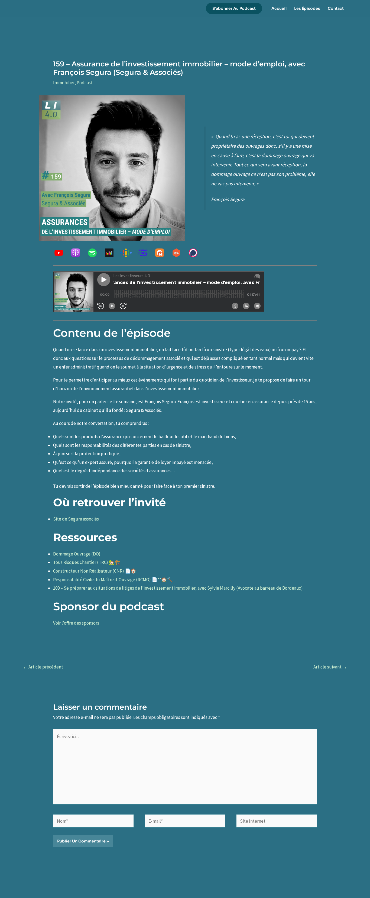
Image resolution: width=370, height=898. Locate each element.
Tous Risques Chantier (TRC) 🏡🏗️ (86, 562)
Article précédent (43, 667)
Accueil (279, 8)
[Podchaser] (195, 252)
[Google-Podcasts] (128, 252)
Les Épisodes (307, 8)
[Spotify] (95, 252)
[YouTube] (61, 252)
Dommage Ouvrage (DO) (76, 554)
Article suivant (330, 667)
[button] (234, 8)
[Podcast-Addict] (162, 252)
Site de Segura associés (76, 519)
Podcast (85, 83)
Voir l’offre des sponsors (76, 623)
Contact (336, 8)
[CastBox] (179, 252)
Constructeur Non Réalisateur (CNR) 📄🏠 (94, 571)
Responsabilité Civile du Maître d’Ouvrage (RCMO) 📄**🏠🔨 (113, 580)
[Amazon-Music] (145, 252)
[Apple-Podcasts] (78, 252)
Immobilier (63, 83)
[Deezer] (111, 252)
